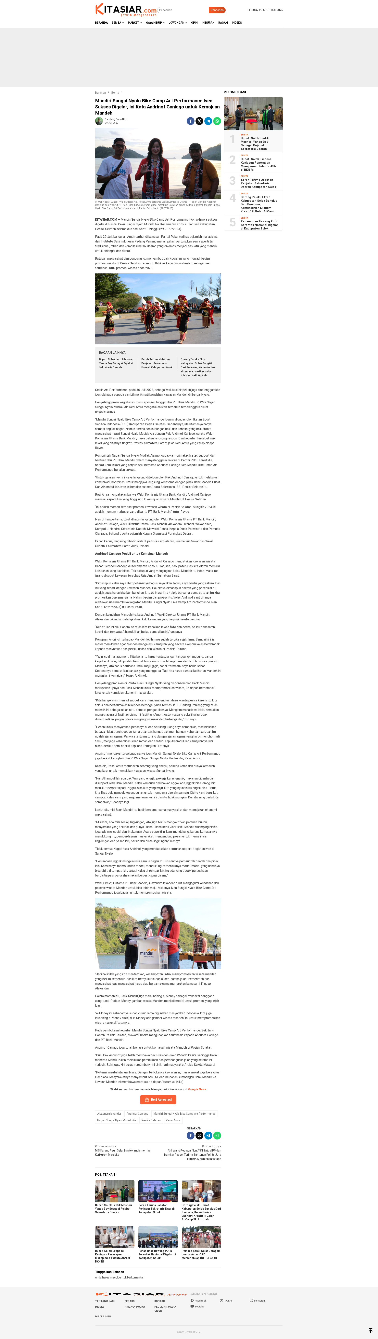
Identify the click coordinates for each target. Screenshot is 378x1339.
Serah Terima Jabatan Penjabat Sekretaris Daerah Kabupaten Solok (156, 363)
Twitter (228, 1300)
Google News (197, 1089)
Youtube (199, 1306)
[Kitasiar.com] (126, 9)
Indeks (100, 1306)
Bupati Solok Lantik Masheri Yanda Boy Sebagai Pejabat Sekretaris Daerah (116, 363)
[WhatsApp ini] (217, 121)
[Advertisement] (189, 57)
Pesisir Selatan (151, 1120)
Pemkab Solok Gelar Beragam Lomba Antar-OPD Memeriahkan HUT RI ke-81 (201, 1254)
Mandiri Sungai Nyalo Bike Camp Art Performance (185, 1113)
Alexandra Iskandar (109, 1113)
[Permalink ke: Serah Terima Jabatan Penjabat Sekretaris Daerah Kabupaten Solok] (158, 1191)
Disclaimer (103, 1316)
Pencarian (217, 10)
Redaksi (130, 1301)
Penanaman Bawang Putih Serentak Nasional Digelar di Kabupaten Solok (157, 1254)
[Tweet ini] (199, 121)
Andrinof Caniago (137, 1113)
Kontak (159, 1301)
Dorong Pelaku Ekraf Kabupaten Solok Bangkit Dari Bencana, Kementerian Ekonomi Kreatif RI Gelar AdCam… (259, 204)
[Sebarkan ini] (191, 121)
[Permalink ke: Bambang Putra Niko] (99, 120)
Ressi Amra (173, 1120)
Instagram (260, 1300)
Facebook (201, 1300)
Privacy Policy (135, 1306)
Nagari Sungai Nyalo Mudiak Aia (116, 1120)
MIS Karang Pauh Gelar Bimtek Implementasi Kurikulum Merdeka (123, 1150)
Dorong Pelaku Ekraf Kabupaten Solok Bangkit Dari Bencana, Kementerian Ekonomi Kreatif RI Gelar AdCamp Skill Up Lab (198, 367)
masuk (114, 1277)
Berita (244, 134)
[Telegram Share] (208, 121)
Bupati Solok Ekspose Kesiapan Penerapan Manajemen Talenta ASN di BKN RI (258, 164)
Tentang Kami (105, 1301)
